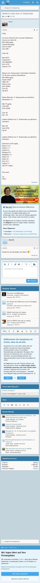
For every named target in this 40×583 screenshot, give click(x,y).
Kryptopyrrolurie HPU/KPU (18, 322)
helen (5, 16)
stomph (35, 468)
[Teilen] (34, 30)
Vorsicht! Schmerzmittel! (13, 424)
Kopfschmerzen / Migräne (13, 428)
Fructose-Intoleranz (11, 421)
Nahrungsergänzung (12, 445)
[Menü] (2, 2)
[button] (5, 264)
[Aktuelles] (33, 2)
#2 (37, 248)
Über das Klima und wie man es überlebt (19, 448)
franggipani (11, 390)
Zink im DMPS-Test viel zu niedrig (18, 321)
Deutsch (13, 547)
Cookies (5, 547)
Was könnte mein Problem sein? (22, 305)
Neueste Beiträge (8, 412)
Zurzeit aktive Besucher (10, 386)
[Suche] (37, 2)
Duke (8, 322)
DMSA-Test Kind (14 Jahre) (16, 312)
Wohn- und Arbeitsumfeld (13, 452)
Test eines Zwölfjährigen (15, 293)
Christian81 (10, 305)
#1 (37, 30)
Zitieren (35, 182)
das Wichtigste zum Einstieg (22, 231)
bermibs (4, 390)
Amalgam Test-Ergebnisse (21, 295)
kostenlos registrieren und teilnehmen (25, 234)
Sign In (8, 378)
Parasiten (8, 437)
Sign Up (21, 378)
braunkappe (10, 295)
